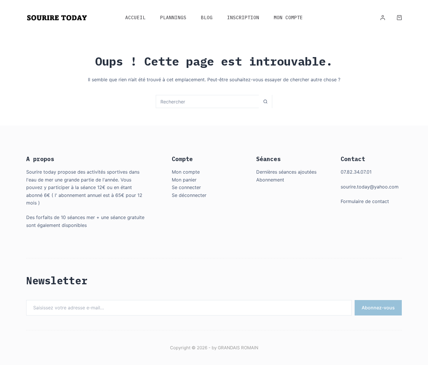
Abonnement (270, 180)
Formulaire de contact (365, 201)
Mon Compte (288, 17)
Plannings (173, 17)
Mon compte (186, 172)
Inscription (243, 17)
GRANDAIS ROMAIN (238, 347)
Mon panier (184, 180)
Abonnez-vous (378, 308)
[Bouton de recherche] (265, 101)
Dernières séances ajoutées (286, 172)
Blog (207, 17)
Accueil (135, 17)
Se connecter (186, 187)
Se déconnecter (189, 195)
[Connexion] (382, 17)
